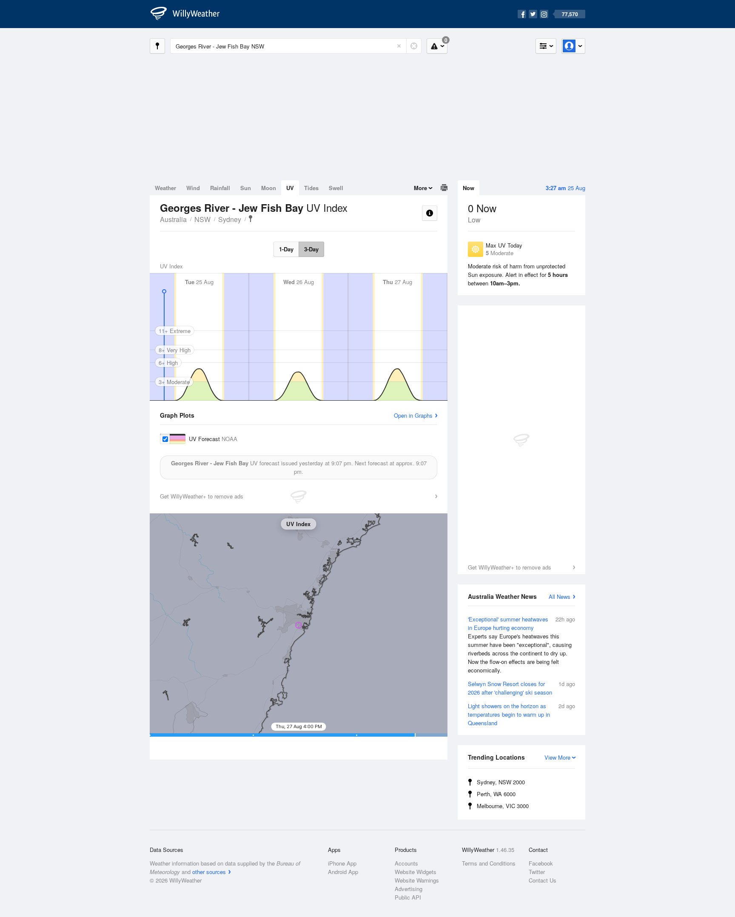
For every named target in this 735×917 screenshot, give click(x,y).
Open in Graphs (413, 415)
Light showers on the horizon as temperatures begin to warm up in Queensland (521, 714)
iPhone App (342, 863)
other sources (209, 872)
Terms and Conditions (489, 863)
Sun (245, 188)
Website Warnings (417, 880)
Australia (173, 219)
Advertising (408, 889)
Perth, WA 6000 (496, 794)
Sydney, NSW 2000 (501, 782)
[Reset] (399, 46)
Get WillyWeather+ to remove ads (509, 567)
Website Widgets (415, 872)
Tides (311, 188)
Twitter (537, 872)
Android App (343, 872)
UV (290, 188)
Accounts (406, 863)
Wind (193, 188)
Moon (268, 188)
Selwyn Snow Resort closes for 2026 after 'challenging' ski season (521, 688)
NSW (202, 219)
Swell (336, 188)
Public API (408, 897)
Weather (165, 188)
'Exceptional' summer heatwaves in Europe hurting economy (521, 644)
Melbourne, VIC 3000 (503, 806)
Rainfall (220, 188)
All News (559, 596)
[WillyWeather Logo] (190, 14)
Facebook (541, 863)
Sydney (229, 219)
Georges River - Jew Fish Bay (250, 218)
